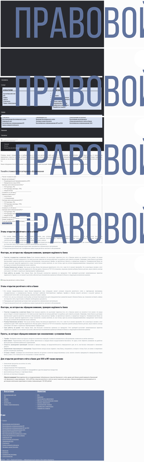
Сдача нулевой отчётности (10, 445)
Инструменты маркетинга (45, 399)
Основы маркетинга (43, 403)
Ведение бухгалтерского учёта (11, 432)
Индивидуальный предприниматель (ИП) (17, 181)
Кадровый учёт (7, 437)
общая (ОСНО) (8, 190)
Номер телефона (7, 219)
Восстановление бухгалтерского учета (14, 434)
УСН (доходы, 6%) (9, 187)
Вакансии (5, 451)
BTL (38, 395)
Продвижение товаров (44, 404)
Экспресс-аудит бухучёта (10, 447)
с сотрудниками (9, 198)
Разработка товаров (43, 408)
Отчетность (7, 403)
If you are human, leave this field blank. (13, 221)
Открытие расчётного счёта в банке (15, 148)
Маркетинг (41, 391)
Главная (6, 144)
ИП (5, 397)
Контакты (5, 452)
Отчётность (5, 443)
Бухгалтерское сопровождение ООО (13, 430)
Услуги (6, 146)
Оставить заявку (7, 223)
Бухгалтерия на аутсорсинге (11, 424)
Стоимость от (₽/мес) (9, 192)
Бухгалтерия (9, 391)
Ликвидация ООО (7, 441)
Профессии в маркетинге (45, 406)
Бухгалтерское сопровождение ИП (13, 426)
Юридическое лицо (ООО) (12, 183)
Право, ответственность (11, 404)
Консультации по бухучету (10, 439)
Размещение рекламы (9, 454)
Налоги (6, 401)
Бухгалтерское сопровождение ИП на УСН (15, 428)
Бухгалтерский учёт (10, 395)
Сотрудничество (7, 456)
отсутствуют (8, 196)
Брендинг (40, 397)
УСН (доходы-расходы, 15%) (13, 188)
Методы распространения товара (47, 401)
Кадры (6, 399)
